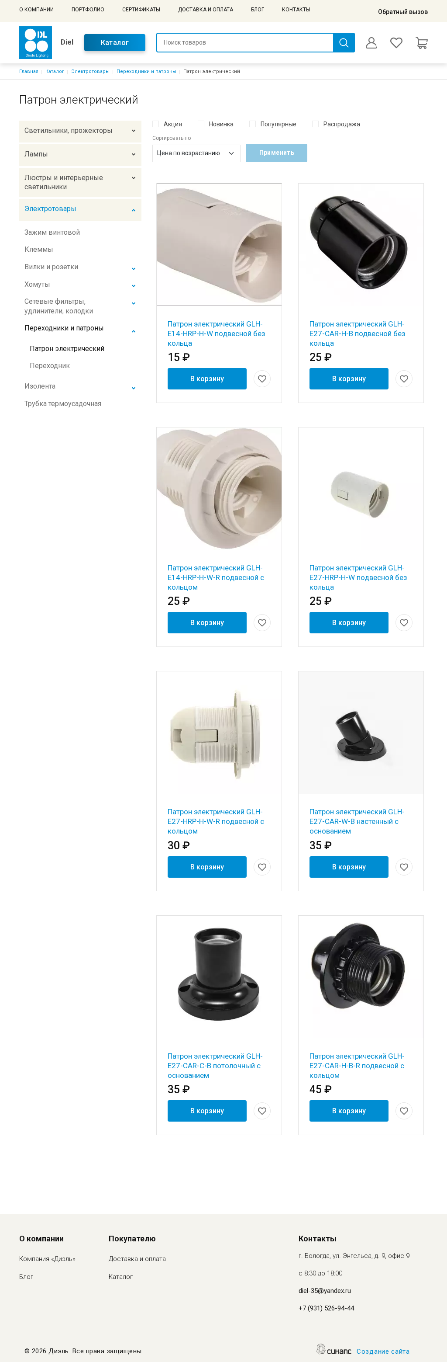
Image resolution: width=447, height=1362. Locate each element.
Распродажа (341, 124)
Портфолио (88, 10)
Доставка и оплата (205, 10)
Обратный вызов (403, 11)
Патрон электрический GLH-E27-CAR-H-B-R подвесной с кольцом (357, 1066)
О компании (36, 10)
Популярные (278, 124)
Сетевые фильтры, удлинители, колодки (58, 306)
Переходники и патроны (146, 71)
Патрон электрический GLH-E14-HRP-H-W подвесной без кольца (216, 333)
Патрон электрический (67, 348)
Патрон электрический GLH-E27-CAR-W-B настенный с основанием (357, 821)
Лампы (36, 154)
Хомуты (37, 284)
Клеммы (38, 249)
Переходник (50, 365)
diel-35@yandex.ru (325, 1291)
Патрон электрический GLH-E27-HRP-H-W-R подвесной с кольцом (216, 821)
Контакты (296, 10)
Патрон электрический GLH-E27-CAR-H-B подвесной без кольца (357, 333)
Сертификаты (141, 10)
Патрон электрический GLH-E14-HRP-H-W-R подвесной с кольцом (216, 577)
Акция (173, 124)
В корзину (207, 379)
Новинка (221, 124)
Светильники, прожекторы (68, 130)
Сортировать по (171, 138)
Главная (28, 71)
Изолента (39, 386)
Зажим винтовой (52, 232)
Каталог (115, 42)
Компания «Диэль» (47, 1259)
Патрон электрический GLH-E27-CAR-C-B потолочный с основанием (215, 1066)
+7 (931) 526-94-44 (326, 1308)
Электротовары (90, 71)
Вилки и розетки (51, 267)
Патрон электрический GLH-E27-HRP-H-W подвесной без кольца (358, 577)
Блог (257, 10)
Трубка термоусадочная (62, 404)
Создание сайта (383, 1351)
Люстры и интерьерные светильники (63, 182)
